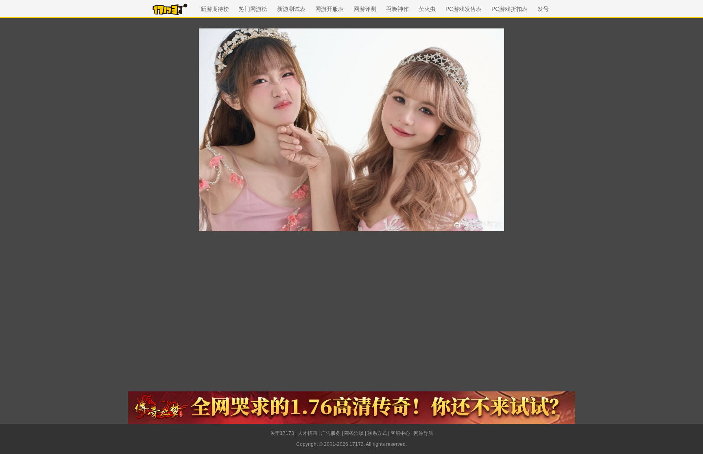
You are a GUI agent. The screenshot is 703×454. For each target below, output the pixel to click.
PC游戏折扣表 (509, 9)
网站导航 (423, 433)
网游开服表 (329, 9)
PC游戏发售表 (463, 9)
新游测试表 (291, 9)
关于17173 (282, 433)
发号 (543, 9)
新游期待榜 (215, 9)
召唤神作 (397, 9)
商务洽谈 (354, 433)
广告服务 (331, 433)
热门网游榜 (253, 9)
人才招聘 (307, 433)
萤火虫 (427, 9)
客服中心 (400, 433)
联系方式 (377, 433)
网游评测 (365, 9)
